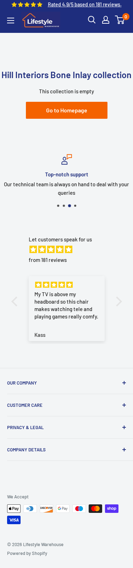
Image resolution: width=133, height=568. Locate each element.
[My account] (105, 20)
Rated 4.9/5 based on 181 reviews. (85, 4)
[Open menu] (10, 20)
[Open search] (92, 20)
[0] (120, 20)
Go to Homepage (66, 110)
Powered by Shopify (27, 553)
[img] (70, 249)
